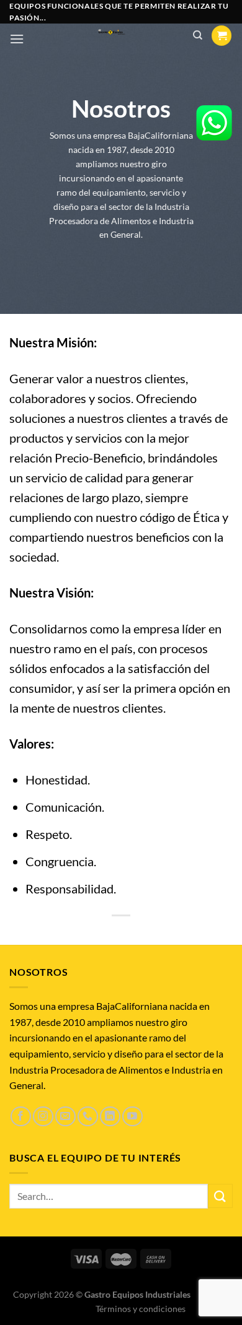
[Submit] (220, 1196)
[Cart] (221, 35)
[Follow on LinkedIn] (110, 1116)
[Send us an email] (65, 1116)
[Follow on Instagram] (43, 1116)
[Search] (197, 35)
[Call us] (88, 1116)
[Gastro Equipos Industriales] (111, 33)
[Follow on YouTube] (132, 1116)
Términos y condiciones (141, 1308)
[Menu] (16, 39)
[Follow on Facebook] (21, 1116)
